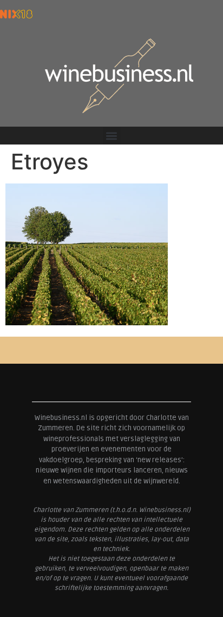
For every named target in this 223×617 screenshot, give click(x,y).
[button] (112, 136)
